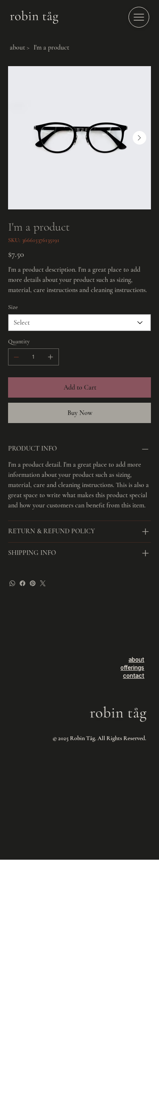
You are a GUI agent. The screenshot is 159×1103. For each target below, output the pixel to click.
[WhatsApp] (12, 583)
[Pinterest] (32, 583)
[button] (138, 17)
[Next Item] (139, 138)
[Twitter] (43, 583)
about (136, 659)
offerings (132, 667)
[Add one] (50, 356)
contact (133, 675)
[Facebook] (22, 583)
